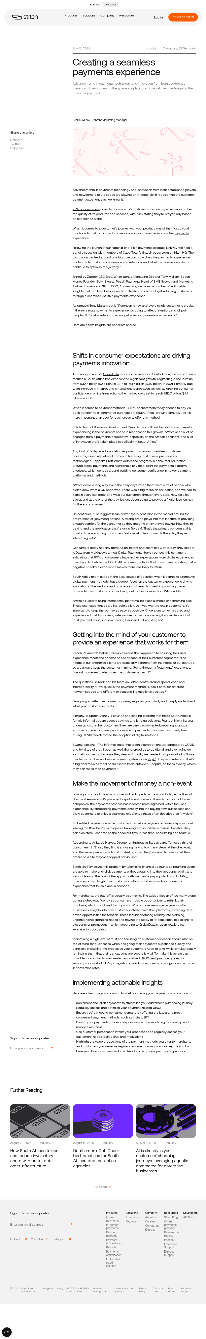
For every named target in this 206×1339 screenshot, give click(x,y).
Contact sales (183, 17)
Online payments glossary (170, 1225)
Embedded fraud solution (113, 1263)
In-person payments (112, 1226)
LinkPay (171, 247)
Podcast (169, 1240)
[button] (89, 15)
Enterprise (132, 1217)
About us (151, 1217)
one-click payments (107, 1003)
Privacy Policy (143, 1290)
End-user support (186, 1290)
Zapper (92, 276)
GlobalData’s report (153, 924)
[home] (25, 17)
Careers (150, 1221)
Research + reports (171, 1234)
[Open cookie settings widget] (7, 1332)
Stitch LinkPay (83, 866)
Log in (158, 17)
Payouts (111, 1247)
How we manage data (100, 1290)
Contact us (152, 1225)
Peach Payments (128, 281)
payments (181, 233)
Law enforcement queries (124, 1290)
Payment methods (111, 1234)
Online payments (112, 1219)
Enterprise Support (170, 1246)
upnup (128, 276)
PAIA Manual (171, 1290)
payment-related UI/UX (144, 1007)
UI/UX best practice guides (160, 958)
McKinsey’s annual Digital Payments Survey (122, 552)
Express (131, 1221)
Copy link (16, 148)
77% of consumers (86, 209)
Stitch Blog (171, 1217)
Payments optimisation (114, 1253)
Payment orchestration (114, 1241)
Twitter (15, 144)
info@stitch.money (53, 1288)
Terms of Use (158, 1290)
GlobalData (111, 374)
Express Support (169, 1253)
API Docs (189, 1217)
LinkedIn (16, 140)
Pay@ (152, 759)
